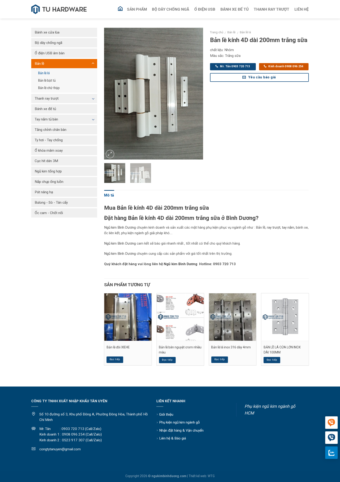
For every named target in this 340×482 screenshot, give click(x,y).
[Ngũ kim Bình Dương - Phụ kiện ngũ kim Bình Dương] (59, 9)
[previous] (112, 93)
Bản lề (231, 32)
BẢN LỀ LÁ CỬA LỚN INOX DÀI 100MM (282, 349)
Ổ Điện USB (204, 9)
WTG (211, 476)
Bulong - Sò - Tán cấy (51, 202)
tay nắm (288, 227)
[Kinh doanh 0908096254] (331, 423)
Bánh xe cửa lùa (47, 32)
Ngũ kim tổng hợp (48, 171)
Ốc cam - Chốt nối (49, 213)
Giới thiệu (166, 414)
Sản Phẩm (137, 9)
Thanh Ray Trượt (271, 9)
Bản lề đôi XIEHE (118, 347)
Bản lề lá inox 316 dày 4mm (231, 347)
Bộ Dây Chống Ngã (170, 9)
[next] (195, 93)
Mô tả (109, 195)
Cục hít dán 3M (46, 161)
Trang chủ (216, 32)
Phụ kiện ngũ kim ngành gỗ (179, 422)
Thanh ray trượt (47, 98)
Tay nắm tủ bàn (46, 119)
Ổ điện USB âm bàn (50, 53)
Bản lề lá (245, 32)
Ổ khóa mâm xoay (49, 150)
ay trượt (274, 227)
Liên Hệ (301, 9)
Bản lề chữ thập (49, 88)
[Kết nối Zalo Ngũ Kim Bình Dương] (331, 452)
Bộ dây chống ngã (48, 43)
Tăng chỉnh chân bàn (50, 130)
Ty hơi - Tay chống (49, 140)
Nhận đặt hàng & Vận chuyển (181, 430)
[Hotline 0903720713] (331, 438)
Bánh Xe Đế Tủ (234, 9)
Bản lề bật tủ (47, 80)
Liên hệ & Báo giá (172, 438)
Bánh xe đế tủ (45, 109)
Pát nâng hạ (44, 192)
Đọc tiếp (115, 359)
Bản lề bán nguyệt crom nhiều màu (180, 349)
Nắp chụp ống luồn (49, 182)
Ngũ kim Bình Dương (120, 227)
